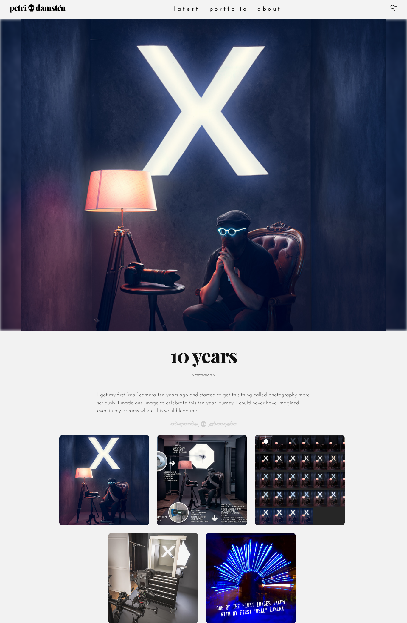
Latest (187, 9)
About (269, 9)
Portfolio (228, 9)
